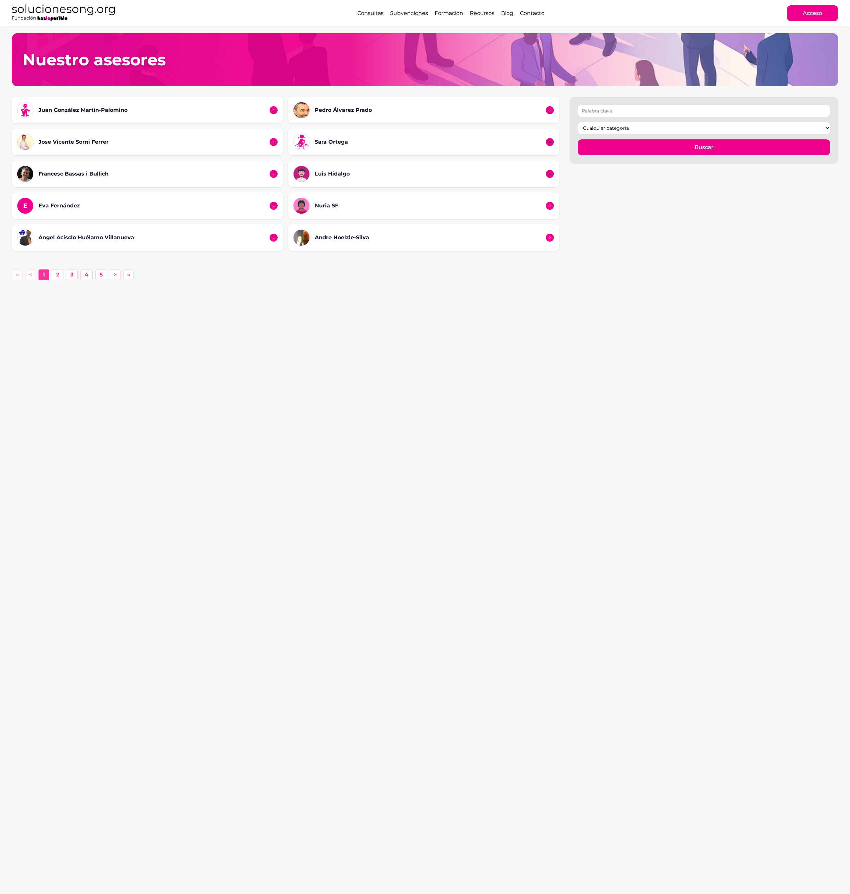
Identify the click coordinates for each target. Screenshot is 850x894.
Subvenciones (409, 13)
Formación (449, 13)
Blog (507, 13)
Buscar (704, 147)
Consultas (370, 13)
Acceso (812, 13)
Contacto (532, 13)
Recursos (482, 13)
